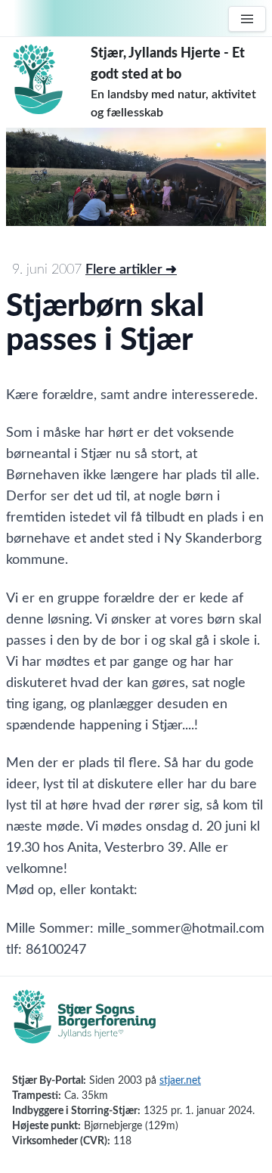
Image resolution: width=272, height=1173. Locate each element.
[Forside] (48, 79)
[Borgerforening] (84, 1025)
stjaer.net (180, 1081)
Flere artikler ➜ (131, 270)
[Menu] (247, 19)
